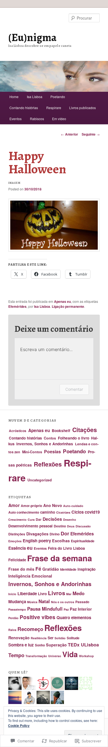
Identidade (68, 569)
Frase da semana (59, 558)
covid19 (92, 512)
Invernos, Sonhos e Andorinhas (44, 443)
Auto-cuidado (73, 506)
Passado (82, 601)
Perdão (13, 618)
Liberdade (27, 593)
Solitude (73, 637)
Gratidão (50, 569)
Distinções (16, 534)
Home (14, 96)
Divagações (37, 533)
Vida (70, 654)
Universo (54, 656)
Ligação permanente (68, 306)
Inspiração (87, 569)
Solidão (60, 638)
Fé (38, 568)
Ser (50, 637)
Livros (56, 593)
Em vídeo (59, 118)
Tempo (16, 655)
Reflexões (48, 464)
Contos (50, 438)
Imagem (14, 183)
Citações (84, 429)
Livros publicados (82, 107)
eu (30, 547)
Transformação (36, 656)
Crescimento (17, 519)
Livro (42, 593)
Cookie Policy (19, 725)
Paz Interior (81, 609)
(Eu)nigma (32, 37)
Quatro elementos (73, 617)
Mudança (17, 601)
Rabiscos (37, 118)
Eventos (15, 118)
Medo (78, 593)
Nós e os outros (62, 602)
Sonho (40, 645)
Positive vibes (37, 617)
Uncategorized (39, 480)
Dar (39, 519)
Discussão (83, 526)
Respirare (53, 107)
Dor (65, 533)
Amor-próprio (31, 505)
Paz (66, 609)
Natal (44, 601)
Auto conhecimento (23, 512)
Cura (31, 519)
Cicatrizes (63, 512)
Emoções (15, 541)
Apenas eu (62, 301)
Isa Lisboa (34, 96)
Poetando (57, 96)
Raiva (12, 630)
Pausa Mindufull (45, 608)
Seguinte (91, 134)
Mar (68, 594)
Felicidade (17, 559)
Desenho (69, 519)
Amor (14, 505)
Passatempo (17, 609)
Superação (56, 645)
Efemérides (17, 306)
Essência (17, 548)
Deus (70, 526)
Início (12, 594)
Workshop (86, 656)
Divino (55, 534)
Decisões (52, 519)
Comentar (74, 389)
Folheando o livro (73, 438)
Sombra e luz (21, 645)
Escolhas (61, 540)
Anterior (69, 134)
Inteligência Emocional (30, 576)
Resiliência (39, 638)
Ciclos (77, 512)
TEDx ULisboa (83, 644)
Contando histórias (23, 107)
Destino (60, 526)
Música (32, 602)
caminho (47, 512)
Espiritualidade (82, 540)
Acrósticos (17, 430)
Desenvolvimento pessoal (30, 525)
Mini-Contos (32, 451)
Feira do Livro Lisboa (66, 548)
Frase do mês (21, 569)
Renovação (19, 637)
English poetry (37, 541)
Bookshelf (61, 430)
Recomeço (30, 629)
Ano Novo (52, 505)
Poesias (52, 451)
